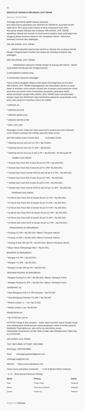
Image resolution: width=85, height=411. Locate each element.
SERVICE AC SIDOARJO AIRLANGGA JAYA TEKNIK (29, 12)
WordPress (21, 403)
